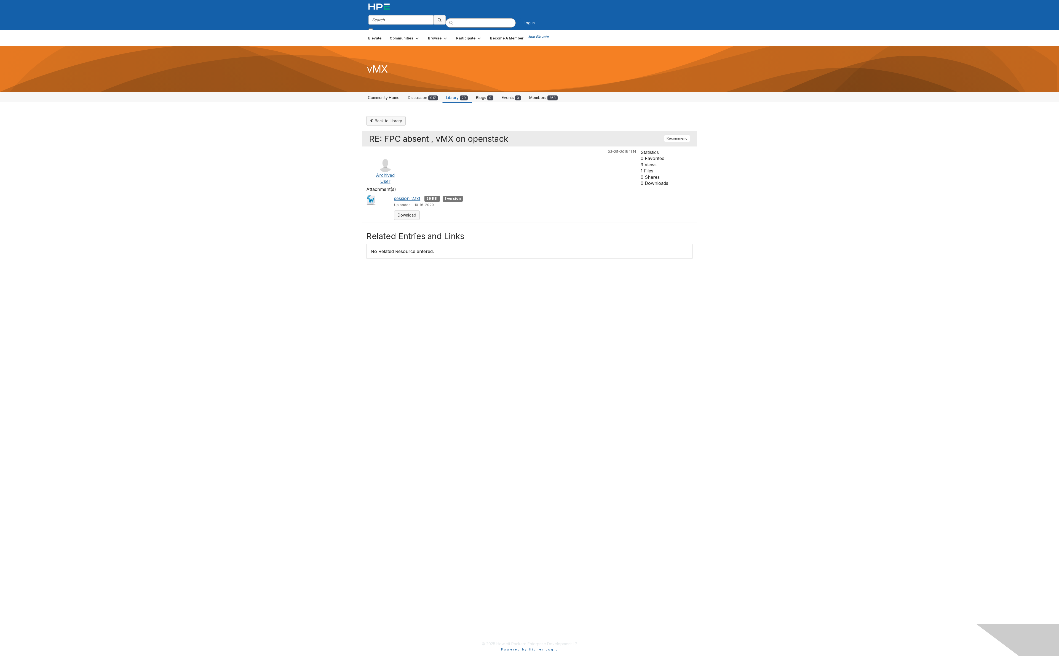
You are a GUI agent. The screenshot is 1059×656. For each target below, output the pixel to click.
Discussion (422, 97)
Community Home (384, 97)
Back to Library (388, 120)
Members (542, 97)
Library (456, 97)
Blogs (483, 97)
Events (510, 97)
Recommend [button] (677, 138)
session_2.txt (407, 198)
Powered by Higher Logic (529, 649)
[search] (440, 20)
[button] (405, 38)
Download (407, 215)
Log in (529, 22)
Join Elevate (538, 36)
